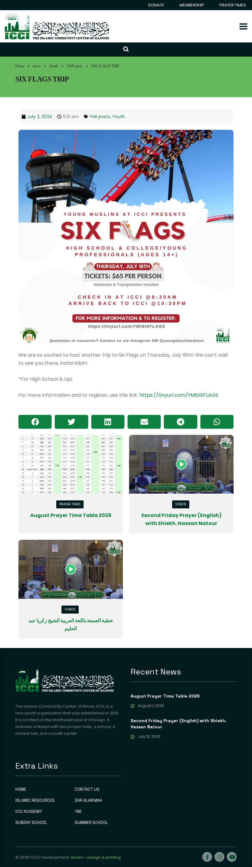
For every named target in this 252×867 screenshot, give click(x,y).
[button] (35, 422)
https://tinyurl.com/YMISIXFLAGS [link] (178, 395)
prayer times (70, 504)
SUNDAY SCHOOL (31, 822)
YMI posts (100, 116)
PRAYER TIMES (232, 5)
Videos (180, 504)
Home (19, 66)
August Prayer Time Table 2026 (71, 515)
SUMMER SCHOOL (91, 822)
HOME (20, 789)
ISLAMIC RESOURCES (35, 800)
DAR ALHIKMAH (88, 800)
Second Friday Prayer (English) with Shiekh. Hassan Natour (179, 724)
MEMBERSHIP (191, 5)
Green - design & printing (95, 857)
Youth (118, 116)
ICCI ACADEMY (28, 811)
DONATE (156, 5)
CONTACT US (87, 789)
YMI (78, 811)
